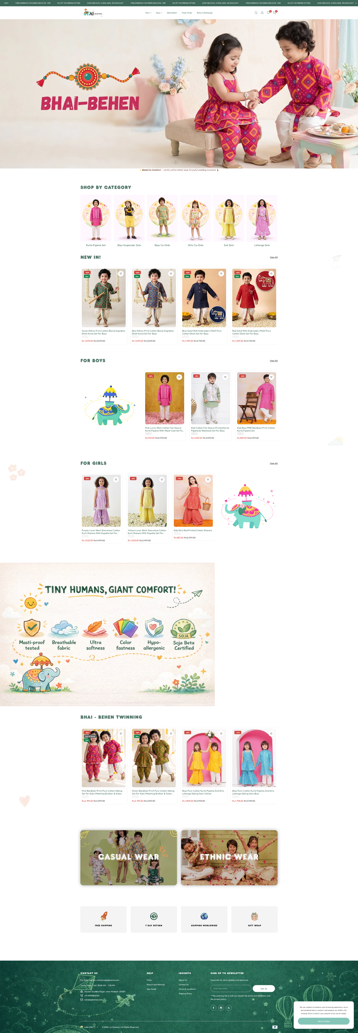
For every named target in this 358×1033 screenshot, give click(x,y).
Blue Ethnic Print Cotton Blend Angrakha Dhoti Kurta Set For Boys (153, 332)
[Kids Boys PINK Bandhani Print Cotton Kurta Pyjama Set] (256, 398)
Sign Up (264, 1007)
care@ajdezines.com (93, 1018)
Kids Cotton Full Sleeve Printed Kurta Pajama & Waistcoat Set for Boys (210, 429)
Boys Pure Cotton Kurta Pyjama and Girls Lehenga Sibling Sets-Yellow (203, 792)
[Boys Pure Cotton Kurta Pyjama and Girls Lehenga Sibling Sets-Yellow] (204, 758)
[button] (172, 162)
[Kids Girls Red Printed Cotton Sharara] (193, 501)
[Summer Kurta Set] (95, 218)
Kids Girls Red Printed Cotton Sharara (193, 530)
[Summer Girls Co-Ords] (195, 218)
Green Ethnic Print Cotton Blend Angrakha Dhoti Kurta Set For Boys (103, 332)
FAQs (149, 998)
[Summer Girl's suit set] (228, 218)
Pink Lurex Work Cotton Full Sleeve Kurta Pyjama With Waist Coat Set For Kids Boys (164, 429)
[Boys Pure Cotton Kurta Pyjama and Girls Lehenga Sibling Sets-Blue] (254, 758)
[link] (110, 406)
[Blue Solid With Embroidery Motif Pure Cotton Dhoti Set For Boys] (204, 298)
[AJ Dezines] (92, 13)
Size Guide (151, 1007)
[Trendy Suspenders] (129, 218)
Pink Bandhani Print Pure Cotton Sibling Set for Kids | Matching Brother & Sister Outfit (102, 792)
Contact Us (184, 1003)
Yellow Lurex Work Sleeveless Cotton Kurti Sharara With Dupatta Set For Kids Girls (147, 531)
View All (274, 257)
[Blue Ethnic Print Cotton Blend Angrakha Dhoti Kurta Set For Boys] (154, 298)
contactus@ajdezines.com (107, 998)
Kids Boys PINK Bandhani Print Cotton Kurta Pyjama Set (256, 429)
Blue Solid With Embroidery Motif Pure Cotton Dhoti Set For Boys (202, 332)
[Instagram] (221, 1026)
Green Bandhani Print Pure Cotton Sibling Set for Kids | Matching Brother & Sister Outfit (153, 792)
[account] (262, 13)
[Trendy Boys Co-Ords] (162, 218)
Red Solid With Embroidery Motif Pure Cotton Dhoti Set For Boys (251, 332)
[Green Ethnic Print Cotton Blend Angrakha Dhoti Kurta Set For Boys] (104, 298)
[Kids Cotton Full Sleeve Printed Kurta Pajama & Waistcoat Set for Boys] (210, 398)
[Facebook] (213, 1026)
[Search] (256, 13)
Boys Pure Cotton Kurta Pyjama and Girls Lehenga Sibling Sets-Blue (253, 792)
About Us (183, 998)
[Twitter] (229, 1026)
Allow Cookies (324, 1021)
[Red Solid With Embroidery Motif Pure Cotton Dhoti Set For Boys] (254, 298)
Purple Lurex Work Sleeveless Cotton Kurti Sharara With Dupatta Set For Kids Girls (101, 531)
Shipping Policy (185, 1012)
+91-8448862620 (91, 1014)
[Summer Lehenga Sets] (261, 218)
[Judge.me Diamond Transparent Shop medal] (184, 962)
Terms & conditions (187, 1007)
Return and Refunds (156, 1003)
